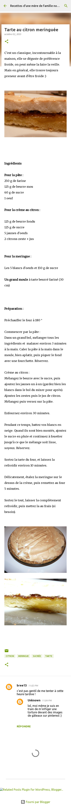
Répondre (24, 726)
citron (10, 656)
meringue (23, 656)
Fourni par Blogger (37, 802)
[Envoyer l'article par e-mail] (6, 652)
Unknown (34, 700)
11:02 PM (33, 685)
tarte (48, 656)
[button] (6, 41)
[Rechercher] (66, 5)
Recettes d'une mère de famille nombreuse (39, 5)
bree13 (22, 685)
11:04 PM (47, 700)
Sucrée (37, 656)
